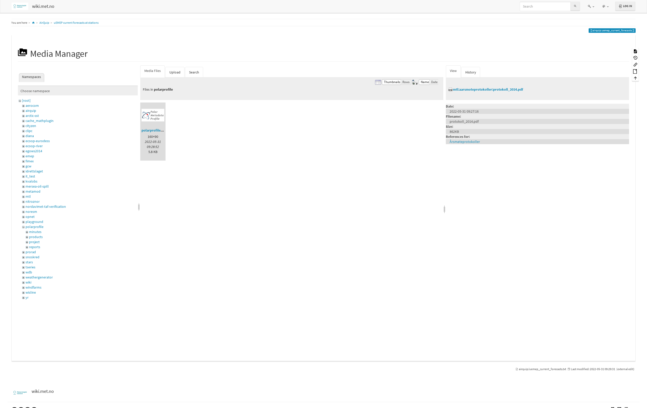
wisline (31, 292)
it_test (30, 176)
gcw (28, 166)
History (470, 72)
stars (29, 262)
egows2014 (34, 151)
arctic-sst (32, 115)
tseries (30, 267)
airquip (31, 110)
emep (30, 156)
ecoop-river (34, 146)
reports (34, 247)
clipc (29, 131)
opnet (30, 216)
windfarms (33, 287)
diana (30, 136)
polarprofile (34, 226)
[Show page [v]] (635, 51)
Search (194, 72)
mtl (28, 196)
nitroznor (33, 201)
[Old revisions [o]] (635, 58)
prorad (31, 252)
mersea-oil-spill (37, 186)
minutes (35, 232)
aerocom (32, 105)
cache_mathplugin (40, 120)
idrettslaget (34, 171)
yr (27, 297)
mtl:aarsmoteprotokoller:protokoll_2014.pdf (488, 89)
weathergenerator (39, 277)
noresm (31, 211)
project (34, 242)
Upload (174, 72)
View (453, 70)
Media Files (152, 70)
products (36, 237)
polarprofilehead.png (158, 130)
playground (34, 221)
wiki (28, 282)
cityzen (31, 125)
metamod (33, 191)
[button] (591, 6)
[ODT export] (635, 71)
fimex (30, 161)
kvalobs (31, 181)
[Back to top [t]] (635, 78)
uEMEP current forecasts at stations (76, 22)
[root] (26, 100)
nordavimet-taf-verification (46, 206)
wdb (29, 272)
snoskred (32, 257)
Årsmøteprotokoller (465, 141)
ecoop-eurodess (38, 141)
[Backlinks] (635, 64)
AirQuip (44, 22)
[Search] (575, 6)
